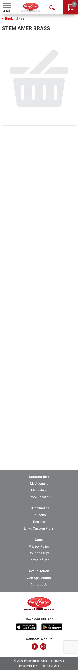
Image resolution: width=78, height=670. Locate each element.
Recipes (39, 522)
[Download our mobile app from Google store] (51, 626)
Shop (20, 19)
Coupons (39, 515)
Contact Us (39, 585)
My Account (39, 484)
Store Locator (39, 497)
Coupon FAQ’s (39, 553)
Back (8, 18)
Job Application (39, 578)
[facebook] (35, 648)
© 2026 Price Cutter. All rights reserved (39, 660)
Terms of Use (39, 560)
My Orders (39, 490)
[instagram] (43, 648)
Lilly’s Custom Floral (39, 528)
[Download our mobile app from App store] (26, 626)
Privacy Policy (39, 546)
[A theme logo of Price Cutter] (31, 7)
